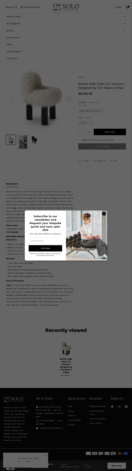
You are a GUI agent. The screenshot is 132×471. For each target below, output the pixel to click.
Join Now (45, 248)
